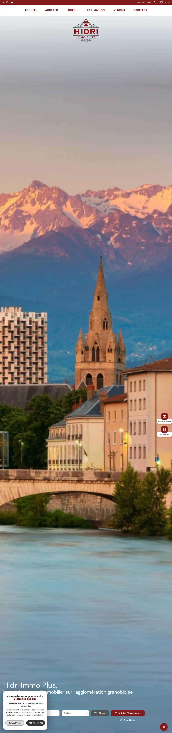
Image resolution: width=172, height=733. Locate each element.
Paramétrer (15, 723)
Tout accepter (35, 723)
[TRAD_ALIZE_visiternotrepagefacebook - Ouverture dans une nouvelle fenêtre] (3, 2)
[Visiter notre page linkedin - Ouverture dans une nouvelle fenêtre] (11, 2)
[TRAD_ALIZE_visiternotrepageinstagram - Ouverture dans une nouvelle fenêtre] (7, 2)
